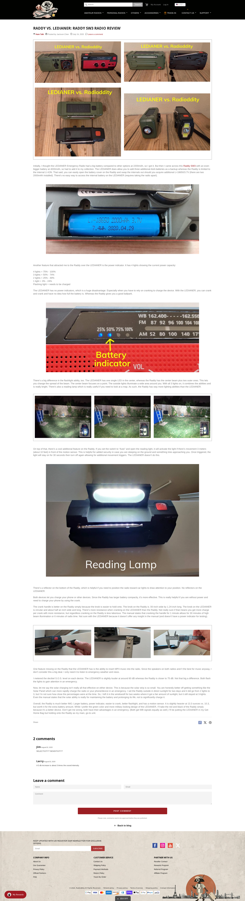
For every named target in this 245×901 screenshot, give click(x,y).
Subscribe (98, 849)
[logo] (45, 10)
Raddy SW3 (189, 166)
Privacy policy (122, 888)
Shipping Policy (100, 865)
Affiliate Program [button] (160, 873)
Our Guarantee (39, 865)
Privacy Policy (38, 869)
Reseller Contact (160, 861)
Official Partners (39, 873)
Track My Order (100, 877)
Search (138, 4)
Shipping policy (152, 888)
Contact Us (98, 861)
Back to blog (124, 825)
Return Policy (99, 873)
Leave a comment (95, 34)
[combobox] (108, 5)
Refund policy (108, 888)
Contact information (167, 888)
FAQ (35, 877)
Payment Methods (101, 869)
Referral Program (161, 869)
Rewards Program (161, 865)
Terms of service (136, 888)
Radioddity (80, 888)
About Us (37, 861)
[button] (146, 4)
